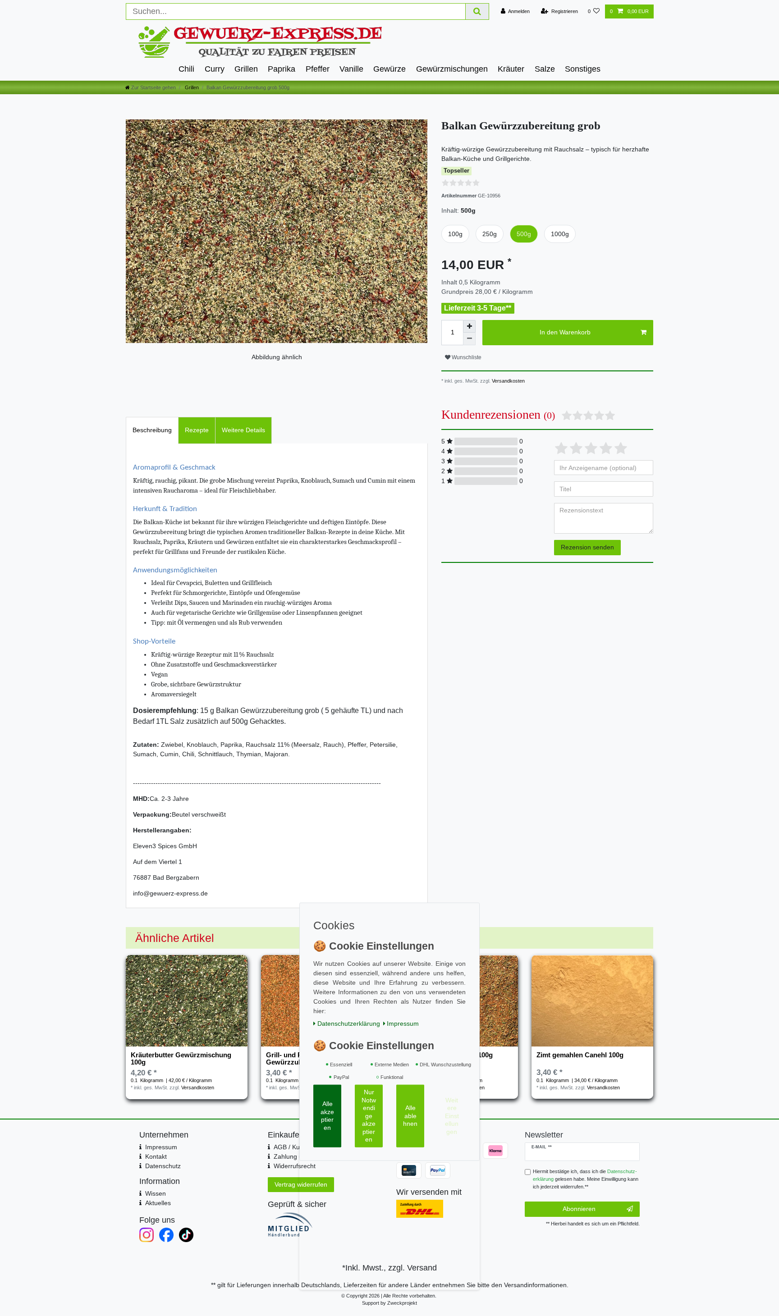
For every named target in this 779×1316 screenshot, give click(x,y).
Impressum (161, 1147)
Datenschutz (163, 1166)
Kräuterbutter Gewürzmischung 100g (181, 1058)
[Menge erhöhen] (469, 326)
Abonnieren (579, 1208)
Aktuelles (158, 1202)
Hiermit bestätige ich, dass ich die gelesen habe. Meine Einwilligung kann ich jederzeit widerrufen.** (585, 1179)
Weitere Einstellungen (452, 1115)
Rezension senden (587, 547)
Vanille (351, 68)
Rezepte (197, 430)
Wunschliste (465, 357)
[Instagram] (146, 1235)
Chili (186, 68)
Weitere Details (243, 430)
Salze (545, 68)
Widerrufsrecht (295, 1166)
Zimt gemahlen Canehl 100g (579, 1055)
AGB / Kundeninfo (299, 1147)
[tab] (152, 430)
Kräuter (511, 68)
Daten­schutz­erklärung (348, 1023)
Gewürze (389, 68)
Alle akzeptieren (327, 1115)
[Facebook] (166, 1235)
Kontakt (156, 1156)
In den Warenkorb (565, 332)
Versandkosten (507, 381)
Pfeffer (318, 68)
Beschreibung (152, 430)
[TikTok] (186, 1235)
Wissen (155, 1193)
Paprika (281, 68)
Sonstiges (582, 68)
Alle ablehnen (410, 1115)
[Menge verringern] (469, 339)
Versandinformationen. (536, 1285)
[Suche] (477, 11)
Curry (215, 68)
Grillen (246, 68)
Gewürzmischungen (452, 68)
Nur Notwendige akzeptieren (369, 1115)
